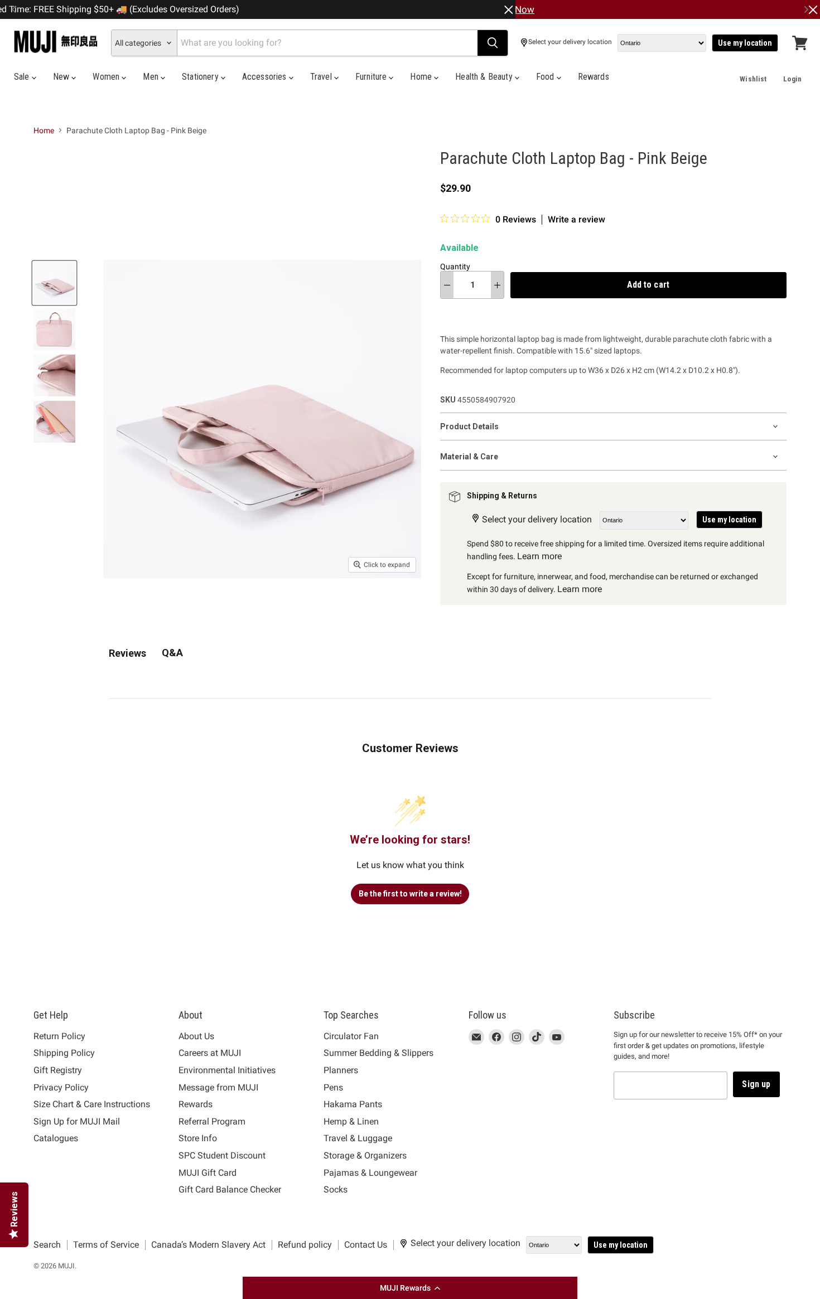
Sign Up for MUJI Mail (76, 1121)
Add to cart (648, 284)
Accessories (265, 76)
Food (546, 76)
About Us (196, 1036)
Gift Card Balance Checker (230, 1189)
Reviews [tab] (127, 653)
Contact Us (365, 1244)
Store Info (198, 1138)
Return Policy (59, 1036)
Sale (23, 76)
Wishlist (753, 79)
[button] (410, 1288)
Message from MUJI (218, 1087)
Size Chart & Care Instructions (91, 1104)
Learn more (539, 556)
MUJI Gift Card (208, 1172)
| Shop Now (510, 9)
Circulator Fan (351, 1036)
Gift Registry (57, 1070)
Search (47, 1244)
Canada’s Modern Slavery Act (208, 1244)
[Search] (492, 43)
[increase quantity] (497, 285)
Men (152, 76)
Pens (333, 1087)
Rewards (593, 76)
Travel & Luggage (358, 1138)
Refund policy (305, 1244)
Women (107, 76)
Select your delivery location (570, 42)
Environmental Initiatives (227, 1070)
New (62, 76)
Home (422, 76)
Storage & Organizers (365, 1155)
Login (792, 79)
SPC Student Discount (222, 1155)
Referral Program (212, 1121)
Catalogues (55, 1138)
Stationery (201, 76)
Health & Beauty (485, 76)
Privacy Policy (61, 1087)
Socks (336, 1189)
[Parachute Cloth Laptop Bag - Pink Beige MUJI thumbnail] (54, 283)
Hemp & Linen (351, 1121)
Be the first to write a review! (410, 893)
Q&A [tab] (172, 652)
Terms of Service (106, 1244)
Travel (322, 76)
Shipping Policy (64, 1053)
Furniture (372, 76)
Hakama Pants (353, 1104)
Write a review (576, 220)
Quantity (455, 266)
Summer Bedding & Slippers (378, 1053)
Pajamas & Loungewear (370, 1172)
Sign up (756, 1084)
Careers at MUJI (210, 1053)
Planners (341, 1070)
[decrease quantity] (447, 285)
